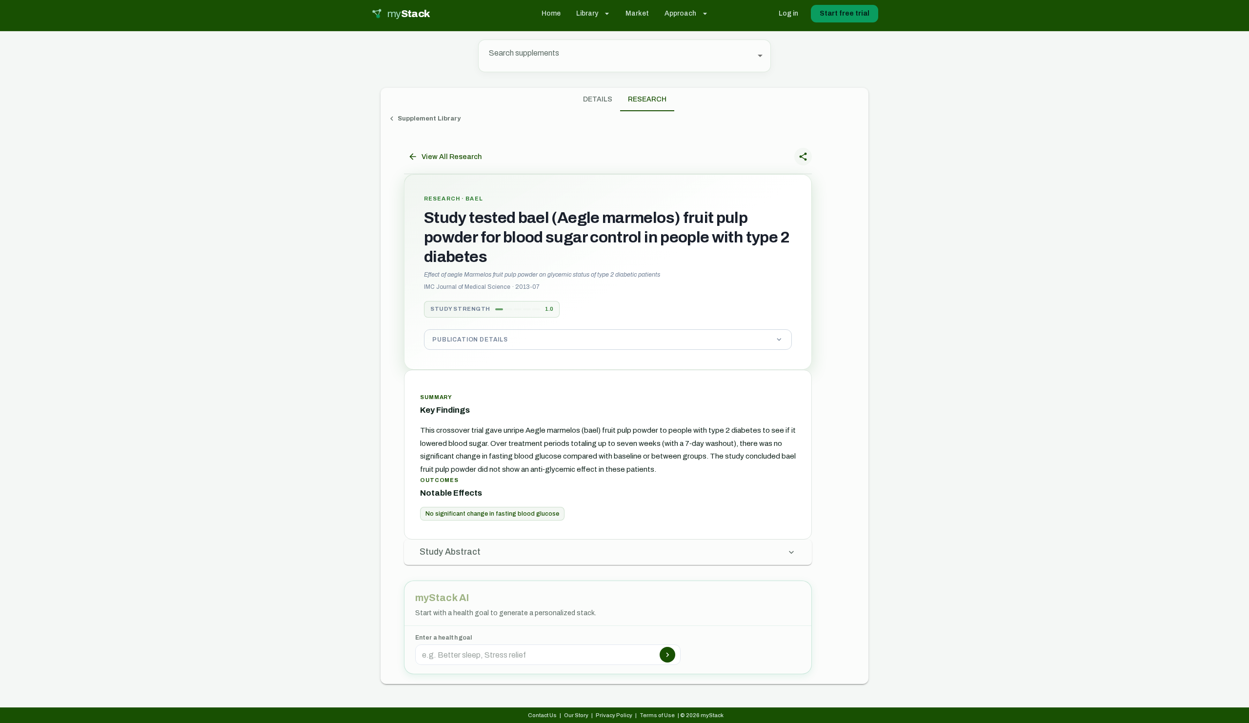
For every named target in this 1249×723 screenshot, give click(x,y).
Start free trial (844, 13)
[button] (607, 339)
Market (637, 13)
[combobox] (617, 55)
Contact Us (542, 715)
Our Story (576, 715)
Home (551, 13)
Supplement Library (429, 118)
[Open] (760, 55)
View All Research (452, 157)
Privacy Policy (614, 715)
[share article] (803, 156)
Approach (680, 13)
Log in (788, 13)
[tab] (647, 99)
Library (587, 13)
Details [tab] (597, 99)
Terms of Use (657, 715)
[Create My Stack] (667, 655)
